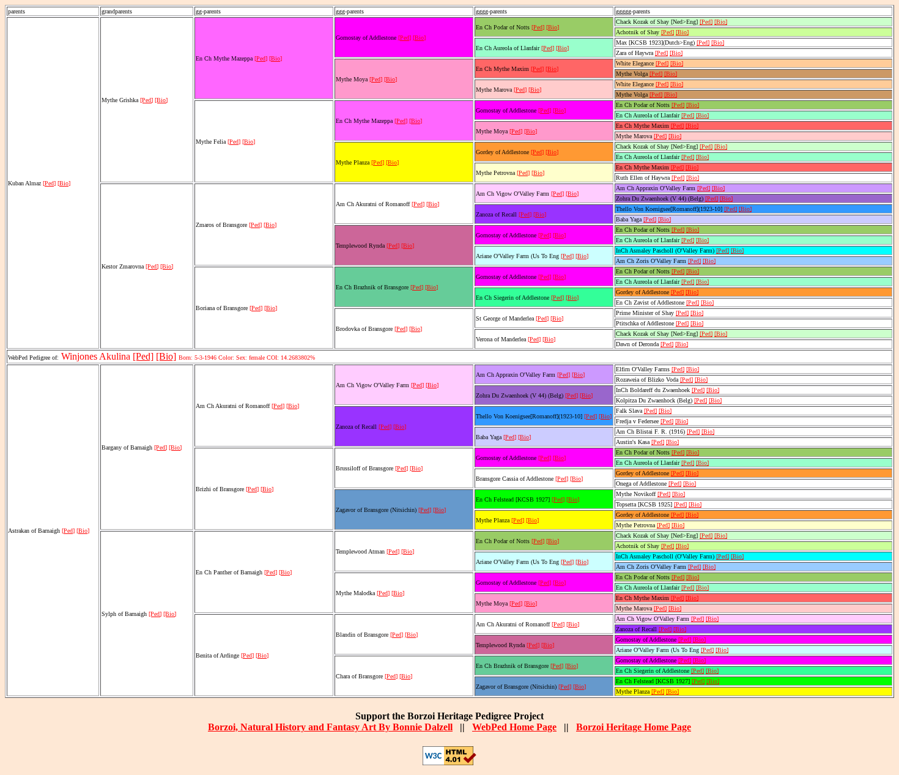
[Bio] (63, 183)
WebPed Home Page (514, 727)
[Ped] (49, 183)
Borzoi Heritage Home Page (633, 727)
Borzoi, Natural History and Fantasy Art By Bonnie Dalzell (330, 727)
